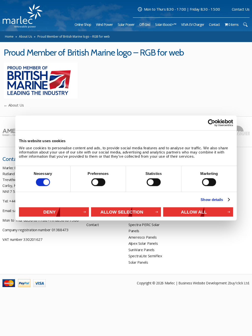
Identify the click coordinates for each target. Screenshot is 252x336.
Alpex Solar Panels (143, 243)
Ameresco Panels (142, 237)
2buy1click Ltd (238, 283)
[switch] (98, 182)
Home (9, 36)
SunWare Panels (141, 249)
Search (245, 24)
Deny (49, 211)
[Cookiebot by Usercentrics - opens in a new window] (211, 123)
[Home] (70, 24)
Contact (92, 224)
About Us (25, 36)
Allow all (194, 211)
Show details (212, 200)
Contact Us (241, 9)
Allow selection (121, 211)
